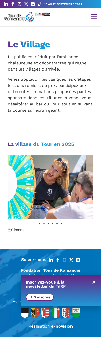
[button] (39, 223)
